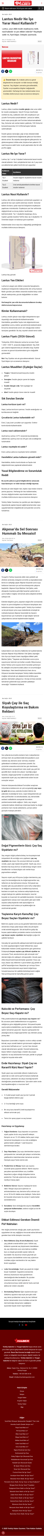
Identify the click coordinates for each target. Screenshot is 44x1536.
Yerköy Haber (22, 1404)
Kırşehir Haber (22, 1401)
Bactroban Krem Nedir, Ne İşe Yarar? (22, 1514)
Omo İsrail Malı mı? (22, 1447)
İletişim (22, 1394)
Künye (22, 1391)
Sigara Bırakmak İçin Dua (22, 1450)
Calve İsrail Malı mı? (22, 1443)
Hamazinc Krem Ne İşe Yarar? (22, 1510)
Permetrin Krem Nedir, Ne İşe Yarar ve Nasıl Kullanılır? (22, 1482)
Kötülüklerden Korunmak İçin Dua (22, 1459)
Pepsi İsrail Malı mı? (22, 1427)
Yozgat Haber (22, 1397)
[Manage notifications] (3, 1532)
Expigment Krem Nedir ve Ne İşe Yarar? (22, 1488)
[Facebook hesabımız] (19, 1325)
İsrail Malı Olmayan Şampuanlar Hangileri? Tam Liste (22, 1421)
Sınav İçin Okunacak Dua (22, 1469)
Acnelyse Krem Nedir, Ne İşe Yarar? (22, 1475)
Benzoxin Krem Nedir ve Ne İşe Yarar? (22, 1507)
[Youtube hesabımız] (26, 1325)
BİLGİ (39, 41)
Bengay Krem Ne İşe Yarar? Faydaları (22, 1485)
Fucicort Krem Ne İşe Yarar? (22, 1472)
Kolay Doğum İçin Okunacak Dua (22, 1456)
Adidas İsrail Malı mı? (22, 1440)
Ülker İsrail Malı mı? (22, 1434)
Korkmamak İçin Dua (22, 1453)
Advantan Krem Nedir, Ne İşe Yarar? (22, 1478)
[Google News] (39, 72)
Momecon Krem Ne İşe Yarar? (22, 1504)
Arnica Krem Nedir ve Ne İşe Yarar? (22, 1498)
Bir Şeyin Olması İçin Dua (22, 1466)
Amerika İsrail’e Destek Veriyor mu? (22, 1424)
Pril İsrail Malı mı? (22, 1431)
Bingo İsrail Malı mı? (22, 1437)
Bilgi (22, 1407)
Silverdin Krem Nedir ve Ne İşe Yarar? (22, 1491)
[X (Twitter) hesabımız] (22, 1325)
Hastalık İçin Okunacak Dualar (22, 1463)
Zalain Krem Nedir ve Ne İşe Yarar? (22, 1494)
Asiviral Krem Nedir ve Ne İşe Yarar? (22, 1501)
